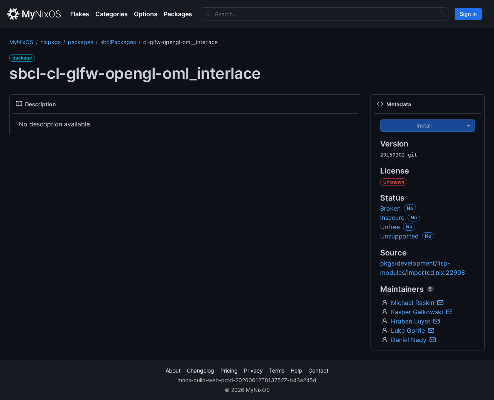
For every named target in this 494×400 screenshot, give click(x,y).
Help (296, 370)
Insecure (392, 217)
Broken (390, 208)
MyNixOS (21, 42)
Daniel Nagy (408, 340)
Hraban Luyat (410, 321)
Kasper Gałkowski (417, 312)
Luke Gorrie (408, 330)
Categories (111, 14)
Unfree (390, 227)
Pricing (229, 370)
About (173, 370)
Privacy (253, 370)
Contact (318, 370)
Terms (276, 370)
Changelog (200, 370)
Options (145, 14)
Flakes (79, 14)
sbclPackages (118, 42)
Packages (178, 14)
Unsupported (399, 236)
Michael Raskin (412, 302)
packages (80, 42)
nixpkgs (51, 42)
